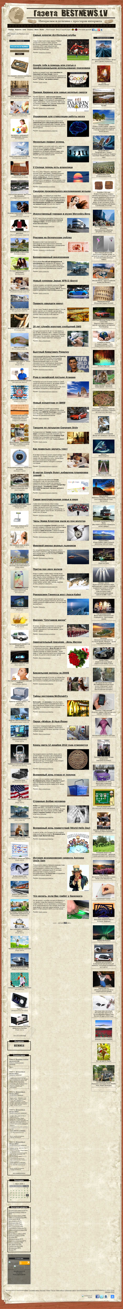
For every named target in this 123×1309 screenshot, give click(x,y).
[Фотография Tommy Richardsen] (103, 939)
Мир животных (13, 1244)
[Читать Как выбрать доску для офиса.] (20, 857)
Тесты (53, 1290)
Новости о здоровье (15, 1241)
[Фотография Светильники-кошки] (103, 613)
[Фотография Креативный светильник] (103, 251)
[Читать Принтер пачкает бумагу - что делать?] (20, 700)
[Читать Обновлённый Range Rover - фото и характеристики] (20, 485)
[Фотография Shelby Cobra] (103, 659)
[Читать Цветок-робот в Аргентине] (20, 251)
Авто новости (13, 1221)
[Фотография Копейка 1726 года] (103, 191)
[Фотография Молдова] (103, 637)
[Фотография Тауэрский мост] (103, 149)
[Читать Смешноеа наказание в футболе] (20, 986)
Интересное (13, 1248)
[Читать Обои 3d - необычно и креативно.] (20, 95)
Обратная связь (70, 1290)
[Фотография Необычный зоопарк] (103, 1081)
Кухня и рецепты (14, 1243)
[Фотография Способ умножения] (103, 805)
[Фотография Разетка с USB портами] (103, 709)
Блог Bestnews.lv (82, 1290)
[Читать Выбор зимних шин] (20, 875)
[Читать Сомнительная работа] (20, 360)
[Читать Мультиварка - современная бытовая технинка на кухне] (20, 441)
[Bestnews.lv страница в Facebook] (97, 1298)
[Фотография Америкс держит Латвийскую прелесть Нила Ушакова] (103, 828)
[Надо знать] (19, 365)
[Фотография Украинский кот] (103, 987)
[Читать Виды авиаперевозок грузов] (20, 155)
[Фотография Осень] (103, 82)
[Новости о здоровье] (19, 116)
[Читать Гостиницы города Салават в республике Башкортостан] (20, 911)
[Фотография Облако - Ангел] (103, 582)
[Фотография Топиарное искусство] (103, 851)
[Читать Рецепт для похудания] (20, 624)
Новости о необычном (16, 1217)
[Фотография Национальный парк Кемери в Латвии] (103, 102)
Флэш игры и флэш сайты (17, 1072)
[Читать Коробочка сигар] (20, 174)
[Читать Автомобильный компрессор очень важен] (20, 643)
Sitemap (107, 1292)
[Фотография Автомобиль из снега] (103, 780)
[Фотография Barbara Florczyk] (103, 365)
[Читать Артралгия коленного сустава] (20, 113)
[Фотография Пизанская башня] (103, 300)
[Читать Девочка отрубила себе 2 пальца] (20, 327)
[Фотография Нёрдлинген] (103, 406)
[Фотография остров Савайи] (103, 123)
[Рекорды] (19, 610)
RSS (112, 1292)
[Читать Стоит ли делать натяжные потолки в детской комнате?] (20, 563)
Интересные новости (16, 1210)
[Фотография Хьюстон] (103, 560)
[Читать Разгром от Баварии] (20, 398)
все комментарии (19, 1173)
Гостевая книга (34, 1290)
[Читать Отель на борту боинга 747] (20, 966)
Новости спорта (14, 1225)
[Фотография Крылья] (103, 453)
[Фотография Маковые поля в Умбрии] (103, 1036)
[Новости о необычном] (20, 969)
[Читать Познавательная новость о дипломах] (20, 230)
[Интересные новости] (19, 311)
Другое (11, 1250)
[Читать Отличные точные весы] (20, 524)
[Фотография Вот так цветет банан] (103, 1060)
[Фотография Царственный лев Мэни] (103, 384)
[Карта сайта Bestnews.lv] (112, 1298)
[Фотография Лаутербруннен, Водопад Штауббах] (103, 225)
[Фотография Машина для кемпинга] (103, 961)
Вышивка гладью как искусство (18, 1060)
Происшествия (14, 1223)
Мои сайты (60, 1290)
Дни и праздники (14, 1226)
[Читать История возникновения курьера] (20, 379)
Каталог (43, 1290)
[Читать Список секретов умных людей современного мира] (20, 503)
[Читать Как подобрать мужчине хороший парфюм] (20, 679)
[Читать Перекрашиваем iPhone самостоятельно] (20, 588)
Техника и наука (14, 1239)
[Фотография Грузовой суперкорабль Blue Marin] (103, 520)
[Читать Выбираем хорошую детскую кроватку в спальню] (20, 1025)
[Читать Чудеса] (20, 1007)
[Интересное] (19, 77)
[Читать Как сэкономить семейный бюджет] (20, 928)
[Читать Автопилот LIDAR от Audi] (20, 662)
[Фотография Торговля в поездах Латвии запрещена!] (103, 756)
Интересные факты (15, 1216)
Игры (48, 1290)
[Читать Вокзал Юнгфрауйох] (20, 893)
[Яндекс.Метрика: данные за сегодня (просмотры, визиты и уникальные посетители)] (19, 1267)
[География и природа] (19, 896)
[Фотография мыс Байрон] (103, 495)
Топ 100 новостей (19, 1035)
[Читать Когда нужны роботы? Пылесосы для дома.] (20, 466)
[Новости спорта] (19, 401)
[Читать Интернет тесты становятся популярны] (20, 269)
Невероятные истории (16, 1230)
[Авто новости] (20, 490)
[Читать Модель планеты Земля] (20, 607)
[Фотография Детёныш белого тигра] (103, 681)
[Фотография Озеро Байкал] (103, 57)
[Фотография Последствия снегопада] (103, 1010)
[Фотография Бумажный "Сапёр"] (103, 897)
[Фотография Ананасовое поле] (103, 173)
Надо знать (12, 1219)
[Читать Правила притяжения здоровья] (20, 947)
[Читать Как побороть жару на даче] (20, 544)
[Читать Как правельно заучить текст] (20, 289)
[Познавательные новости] (19, 98)
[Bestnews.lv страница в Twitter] (102, 1298)
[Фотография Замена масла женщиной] (103, 432)
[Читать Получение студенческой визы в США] (20, 798)
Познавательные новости (17, 1212)
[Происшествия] (19, 330)
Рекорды (11, 1232)
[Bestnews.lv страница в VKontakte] (106, 1298)
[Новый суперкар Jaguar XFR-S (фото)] (19, 1047)
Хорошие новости (15, 1235)
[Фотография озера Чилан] (103, 874)
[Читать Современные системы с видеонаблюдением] (20, 736)
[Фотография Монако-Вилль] (103, 278)
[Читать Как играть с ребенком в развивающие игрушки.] (20, 134)
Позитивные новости (16, 1234)
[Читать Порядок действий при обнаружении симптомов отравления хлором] (20, 414)
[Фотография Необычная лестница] (103, 473)
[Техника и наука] (19, 254)
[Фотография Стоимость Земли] (103, 341)
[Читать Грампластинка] (20, 779)
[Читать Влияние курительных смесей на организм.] (20, 212)
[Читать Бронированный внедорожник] (20, 817)
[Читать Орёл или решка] (20, 346)
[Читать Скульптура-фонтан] (20, 193)
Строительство (14, 1246)
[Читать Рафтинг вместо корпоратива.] (20, 719)
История (11, 1237)
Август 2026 (19, 1184)
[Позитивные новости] (19, 349)
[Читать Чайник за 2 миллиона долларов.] (20, 762)
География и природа (16, 1228)
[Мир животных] (19, 839)
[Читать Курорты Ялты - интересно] (20, 308)
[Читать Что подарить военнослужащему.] (20, 74)
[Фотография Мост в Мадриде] (103, 916)
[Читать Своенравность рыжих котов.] (20, 836)
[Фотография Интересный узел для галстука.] (103, 734)
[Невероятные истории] (20, 177)
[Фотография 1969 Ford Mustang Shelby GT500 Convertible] (103, 319)
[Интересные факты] (19, 158)
